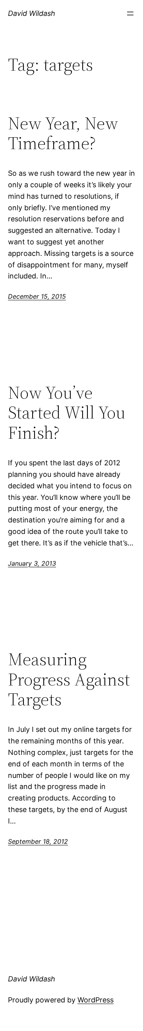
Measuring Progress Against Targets (69, 679)
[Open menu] (130, 13)
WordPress (95, 1000)
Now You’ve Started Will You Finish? (67, 413)
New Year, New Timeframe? (63, 133)
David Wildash (31, 13)
